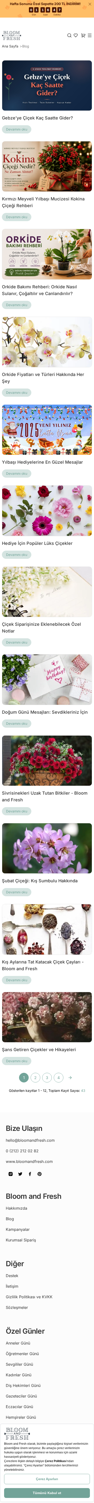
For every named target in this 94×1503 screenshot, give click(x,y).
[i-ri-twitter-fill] (20, 1177)
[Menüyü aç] (89, 35)
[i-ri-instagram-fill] (10, 1177)
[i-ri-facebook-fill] (30, 1177)
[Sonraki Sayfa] (70, 1077)
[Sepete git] (75, 35)
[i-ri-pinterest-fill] (39, 1177)
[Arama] (69, 35)
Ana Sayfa (10, 46)
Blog (25, 46)
